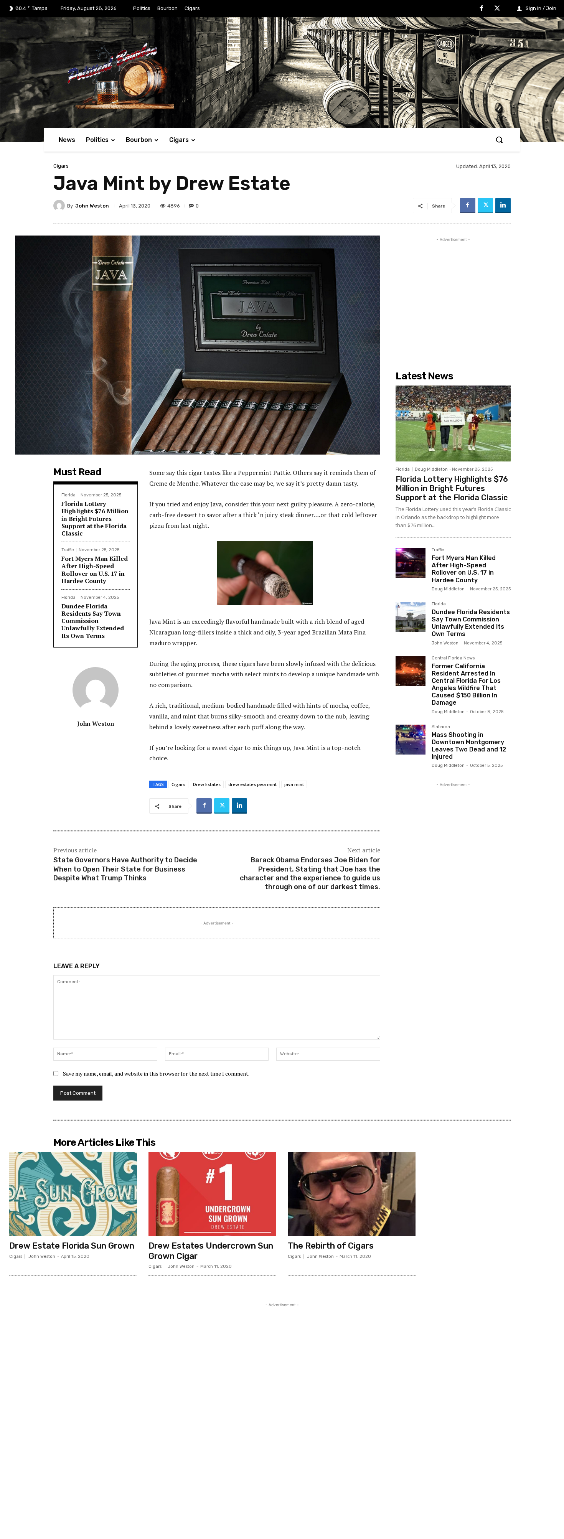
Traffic (67, 550)
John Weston (92, 205)
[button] (499, 139)
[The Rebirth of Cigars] (352, 1194)
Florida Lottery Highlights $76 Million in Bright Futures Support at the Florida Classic (95, 518)
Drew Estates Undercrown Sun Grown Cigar (210, 1251)
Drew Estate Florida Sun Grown (71, 1246)
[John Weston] (60, 205)
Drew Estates (207, 784)
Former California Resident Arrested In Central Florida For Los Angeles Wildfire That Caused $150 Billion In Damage (466, 684)
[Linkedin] (503, 205)
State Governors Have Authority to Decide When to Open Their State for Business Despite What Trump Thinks (125, 869)
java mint (294, 784)
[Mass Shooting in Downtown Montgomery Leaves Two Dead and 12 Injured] (410, 740)
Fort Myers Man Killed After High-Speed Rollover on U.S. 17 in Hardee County (94, 569)
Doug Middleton (431, 469)
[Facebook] (481, 9)
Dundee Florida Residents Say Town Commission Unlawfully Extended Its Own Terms (92, 621)
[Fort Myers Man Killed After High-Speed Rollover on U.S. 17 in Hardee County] (410, 563)
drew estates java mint (252, 784)
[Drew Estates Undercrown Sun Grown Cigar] (212, 1194)
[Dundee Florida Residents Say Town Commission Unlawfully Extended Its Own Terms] (410, 617)
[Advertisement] (453, 291)
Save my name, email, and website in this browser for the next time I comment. (156, 1073)
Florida (68, 495)
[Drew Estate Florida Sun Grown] (73, 1194)
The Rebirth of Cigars (331, 1246)
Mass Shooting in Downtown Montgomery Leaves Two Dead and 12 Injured (469, 746)
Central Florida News (453, 658)
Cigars (61, 165)
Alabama (441, 727)
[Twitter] (497, 9)
